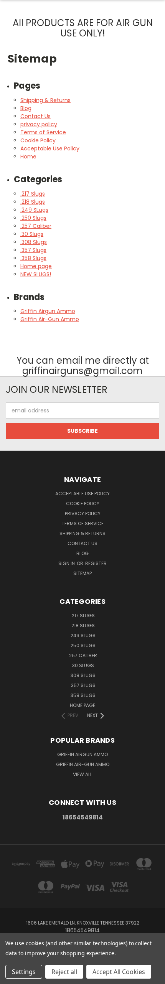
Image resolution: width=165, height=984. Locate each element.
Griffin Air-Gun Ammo (49, 319)
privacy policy (38, 124)
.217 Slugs (32, 194)
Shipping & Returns (45, 100)
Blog (25, 108)
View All (82, 774)
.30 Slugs (31, 234)
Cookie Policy (38, 140)
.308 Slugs (33, 242)
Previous (12, 976)
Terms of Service (43, 132)
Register (96, 563)
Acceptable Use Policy (49, 148)
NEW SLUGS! (35, 274)
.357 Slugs (33, 250)
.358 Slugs (33, 258)
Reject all (64, 972)
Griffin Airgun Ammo (47, 311)
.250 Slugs (33, 218)
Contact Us (35, 116)
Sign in (67, 563)
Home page (36, 266)
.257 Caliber (35, 226)
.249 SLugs (34, 210)
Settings (24, 972)
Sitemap (82, 573)
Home (28, 156)
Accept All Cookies (118, 972)
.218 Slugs (32, 202)
